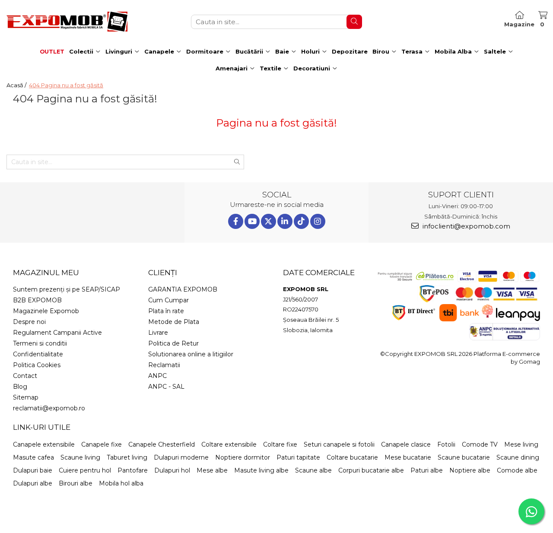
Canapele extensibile (44, 444)
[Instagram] (317, 221)
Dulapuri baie (32, 470)
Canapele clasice (406, 444)
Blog (20, 386)
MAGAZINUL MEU (46, 272)
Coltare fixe (280, 444)
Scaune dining (517, 457)
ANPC (157, 376)
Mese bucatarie (408, 457)
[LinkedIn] (284, 221)
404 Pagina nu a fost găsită (66, 85)
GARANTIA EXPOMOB (182, 289)
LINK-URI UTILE (41, 427)
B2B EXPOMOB (37, 300)
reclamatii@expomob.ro (49, 408)
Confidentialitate (38, 354)
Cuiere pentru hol (85, 470)
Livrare (158, 332)
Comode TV (480, 444)
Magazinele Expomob (46, 311)
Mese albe (212, 470)
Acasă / (17, 85)
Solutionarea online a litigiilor (190, 354)
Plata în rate (166, 311)
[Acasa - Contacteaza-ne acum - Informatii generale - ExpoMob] (66, 22)
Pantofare (133, 470)
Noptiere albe (469, 470)
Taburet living (127, 457)
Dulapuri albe (32, 483)
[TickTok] (301, 221)
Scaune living (80, 457)
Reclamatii (164, 365)
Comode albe (517, 470)
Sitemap (25, 397)
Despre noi (29, 322)
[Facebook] (235, 221)
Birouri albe (75, 483)
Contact (25, 376)
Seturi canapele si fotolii (339, 444)
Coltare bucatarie (352, 457)
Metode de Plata (173, 322)
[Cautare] (354, 22)
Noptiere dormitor (242, 457)
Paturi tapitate (298, 457)
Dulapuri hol (172, 470)
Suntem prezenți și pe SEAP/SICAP (66, 289)
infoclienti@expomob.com (465, 226)
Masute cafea (33, 457)
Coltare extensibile (229, 444)
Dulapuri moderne (181, 457)
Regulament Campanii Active (57, 332)
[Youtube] (252, 221)
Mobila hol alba (121, 483)
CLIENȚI (162, 272)
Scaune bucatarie (464, 457)
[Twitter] (268, 221)
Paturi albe (426, 470)
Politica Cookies (36, 365)
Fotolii (446, 444)
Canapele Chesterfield (161, 444)
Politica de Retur (173, 343)
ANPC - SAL (166, 386)
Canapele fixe (101, 444)
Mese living (521, 444)
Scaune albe (313, 470)
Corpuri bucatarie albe (371, 470)
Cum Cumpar (168, 300)
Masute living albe (261, 470)
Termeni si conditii (40, 343)
